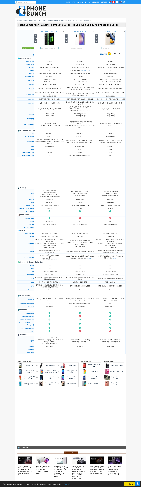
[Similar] (55, 259)
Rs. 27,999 (117, 54)
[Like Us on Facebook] (120, 2)
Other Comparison (24, 361)
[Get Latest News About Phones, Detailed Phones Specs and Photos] (20, 11)
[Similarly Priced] (85, 70)
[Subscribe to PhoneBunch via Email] (117, 2)
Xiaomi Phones (86, 361)
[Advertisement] (91, 11)
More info (66, 484)
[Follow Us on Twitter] (124, 2)
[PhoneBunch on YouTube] (113, 2)
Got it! (131, 484)
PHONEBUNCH (36, 11)
